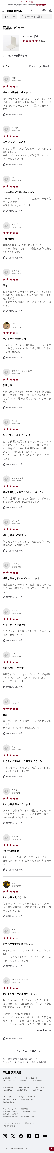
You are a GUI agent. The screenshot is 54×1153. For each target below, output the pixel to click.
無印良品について (30, 1111)
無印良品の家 (8, 1087)
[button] (31, 10)
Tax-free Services (9, 1102)
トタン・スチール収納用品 (35, 1062)
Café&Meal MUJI (24, 1087)
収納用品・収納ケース (28, 1059)
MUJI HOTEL (37, 1090)
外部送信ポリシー (31, 1123)
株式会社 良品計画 (10, 1114)
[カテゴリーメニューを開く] (3, 10)
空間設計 (23, 1081)
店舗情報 (6, 1078)
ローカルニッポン (32, 1078)
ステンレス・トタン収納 (12, 1062)
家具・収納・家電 (10, 1059)
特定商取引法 (9, 1126)
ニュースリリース (10, 1109)
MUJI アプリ (8, 1097)
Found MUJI (7, 1090)
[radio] (23, 40)
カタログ (20, 1097)
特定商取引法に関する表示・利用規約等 (18, 1116)
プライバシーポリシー (13, 1123)
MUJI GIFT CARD (10, 1099)
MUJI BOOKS (22, 1090)
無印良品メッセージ (10, 1111)
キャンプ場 (39, 1087)
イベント (17, 1078)
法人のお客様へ (27, 1099)
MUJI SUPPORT (9, 1081)
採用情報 (24, 1109)
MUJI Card (32, 1097)
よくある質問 (36, 1081)
